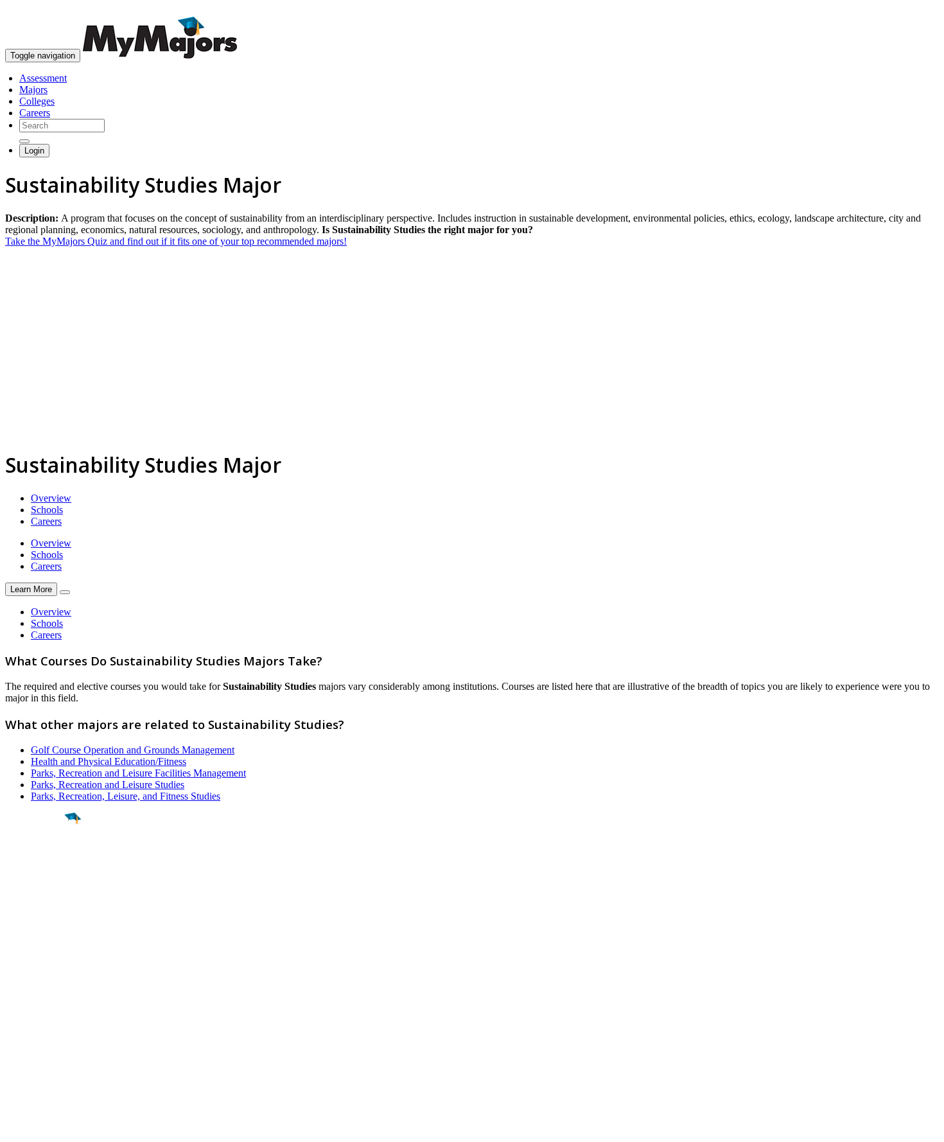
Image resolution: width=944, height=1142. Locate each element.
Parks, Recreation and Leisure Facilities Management (138, 773)
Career (38, 918)
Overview (51, 498)
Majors (33, 89)
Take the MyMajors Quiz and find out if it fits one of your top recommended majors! (176, 241)
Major (35, 862)
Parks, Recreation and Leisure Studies (107, 784)
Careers (34, 112)
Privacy (52, 1125)
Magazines (27, 1026)
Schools (47, 509)
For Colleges (31, 1014)
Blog (15, 1049)
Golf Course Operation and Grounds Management (132, 749)
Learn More (31, 589)
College (39, 890)
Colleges (37, 101)
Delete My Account (45, 1037)
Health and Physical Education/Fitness (108, 761)
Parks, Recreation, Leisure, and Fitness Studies (125, 796)
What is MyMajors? (45, 991)
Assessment (43, 78)
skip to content (913, 10)
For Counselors (36, 1002)
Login (34, 150)
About (21, 965)
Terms (17, 1125)
